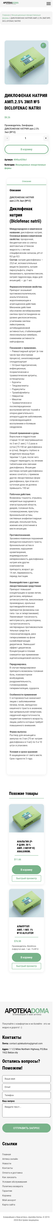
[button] (43, 45)
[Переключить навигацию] (48, 3)
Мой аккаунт (9, 1200)
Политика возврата (12, 1186)
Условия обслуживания (14, 1181)
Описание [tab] (26, 181)
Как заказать (9, 1177)
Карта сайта (8, 1204)
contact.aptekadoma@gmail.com (26, 1043)
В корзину (26, 149)
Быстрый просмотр (26, 878)
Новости (6, 1163)
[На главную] (10, 3)
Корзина (6, 1195)
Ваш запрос (8, 1101)
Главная (6, 15)
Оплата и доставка (12, 1172)
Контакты (7, 1168)
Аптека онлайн (10, 1159)
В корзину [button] (26, 869)
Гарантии (7, 1191)
